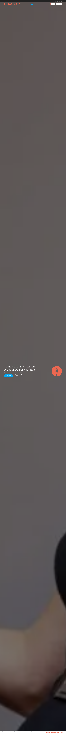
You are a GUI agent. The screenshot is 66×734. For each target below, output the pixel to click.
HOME (32, 3)
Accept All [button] (48, 732)
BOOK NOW (18, 375)
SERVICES (41, 3)
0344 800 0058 (59, 3)
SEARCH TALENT (8, 375)
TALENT (35, 3)
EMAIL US (53, 3)
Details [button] (62, 732)
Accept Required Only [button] (55, 732)
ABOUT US (47, 3)
